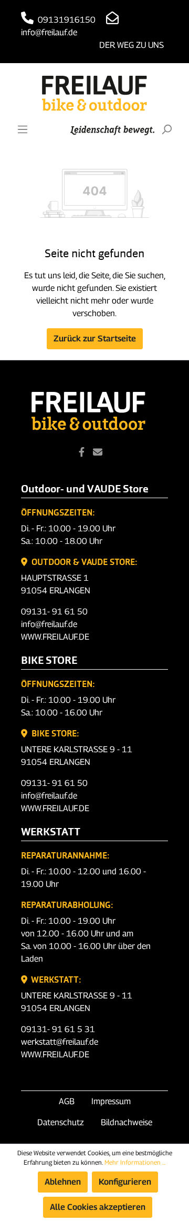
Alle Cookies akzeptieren (97, 1207)
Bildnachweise (126, 1122)
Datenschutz (60, 1122)
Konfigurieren (125, 1182)
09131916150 (66, 20)
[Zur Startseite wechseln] (94, 93)
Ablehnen (63, 1182)
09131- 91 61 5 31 (58, 1029)
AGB (67, 1101)
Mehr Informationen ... (134, 1162)
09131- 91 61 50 (54, 612)
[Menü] (22, 129)
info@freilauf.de (49, 624)
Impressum (111, 1101)
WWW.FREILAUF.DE (55, 637)
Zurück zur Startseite (95, 339)
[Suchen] (166, 129)
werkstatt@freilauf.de (59, 1042)
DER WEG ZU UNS (131, 45)
